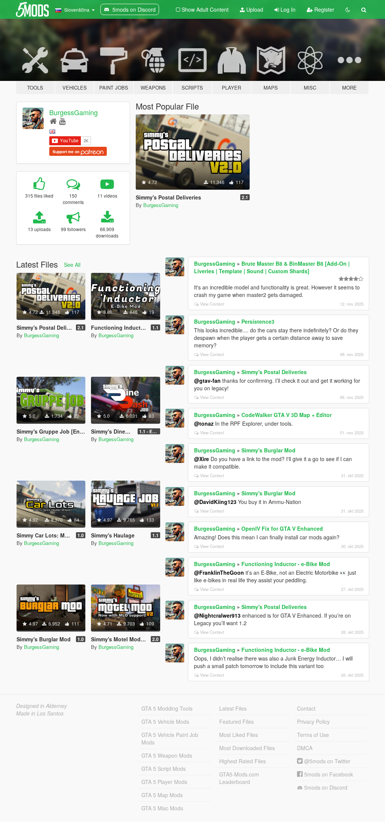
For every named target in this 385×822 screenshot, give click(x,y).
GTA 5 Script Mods (163, 768)
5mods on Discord (325, 787)
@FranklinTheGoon (219, 572)
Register (323, 9)
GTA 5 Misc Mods (162, 808)
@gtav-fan (207, 380)
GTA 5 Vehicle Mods (165, 721)
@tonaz (204, 423)
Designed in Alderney (41, 705)
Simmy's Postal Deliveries (274, 372)
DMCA (304, 748)
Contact (306, 708)
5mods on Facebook (328, 774)
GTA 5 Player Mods (164, 781)
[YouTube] (62, 120)
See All (72, 264)
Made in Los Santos (40, 713)
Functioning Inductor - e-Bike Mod (285, 564)
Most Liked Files (238, 734)
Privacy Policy (313, 721)
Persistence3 (257, 321)
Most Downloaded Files (247, 748)
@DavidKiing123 (215, 501)
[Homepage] (53, 120)
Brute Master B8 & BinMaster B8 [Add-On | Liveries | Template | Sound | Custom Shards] (272, 267)
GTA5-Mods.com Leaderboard (239, 777)
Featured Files (236, 721)
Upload (254, 9)
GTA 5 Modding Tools (166, 708)
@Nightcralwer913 (217, 615)
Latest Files (233, 708)
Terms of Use (313, 734)
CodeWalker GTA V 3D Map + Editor (286, 415)
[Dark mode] (348, 9)
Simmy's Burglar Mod (268, 450)
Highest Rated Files (242, 761)
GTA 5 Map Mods (162, 795)
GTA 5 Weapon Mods (166, 755)
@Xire (201, 459)
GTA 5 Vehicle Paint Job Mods (169, 738)
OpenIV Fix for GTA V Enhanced (282, 528)
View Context (212, 304)
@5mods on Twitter (326, 761)
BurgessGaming (73, 112)
